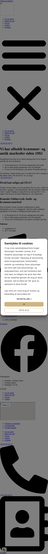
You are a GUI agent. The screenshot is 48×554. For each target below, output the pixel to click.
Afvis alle (24, 310)
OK (24, 304)
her (29, 294)
